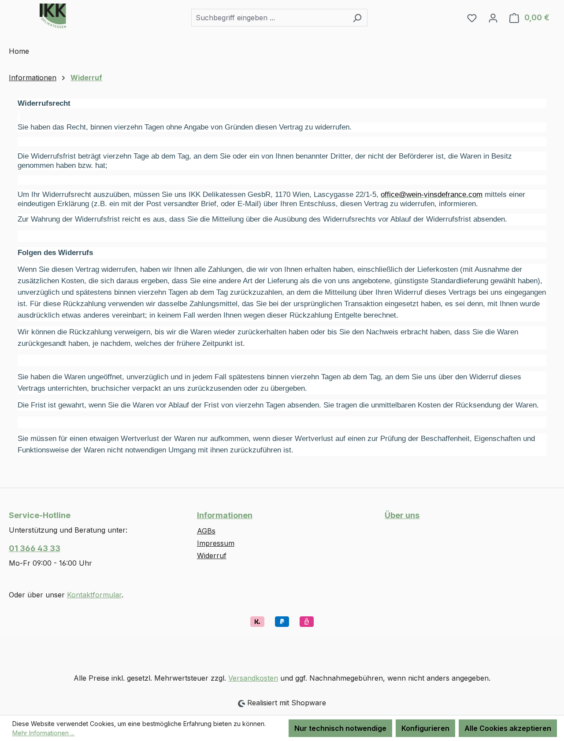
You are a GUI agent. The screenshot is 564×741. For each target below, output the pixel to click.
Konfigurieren (425, 728)
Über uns (402, 515)
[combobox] (269, 17)
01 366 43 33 (34, 548)
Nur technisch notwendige (340, 728)
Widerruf (211, 555)
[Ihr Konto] (493, 17)
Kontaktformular (94, 594)
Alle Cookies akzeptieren (507, 728)
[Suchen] (357, 17)
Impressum (215, 543)
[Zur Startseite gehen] (53, 16)
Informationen (224, 515)
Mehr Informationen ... (43, 733)
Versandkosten (253, 678)
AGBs (206, 530)
